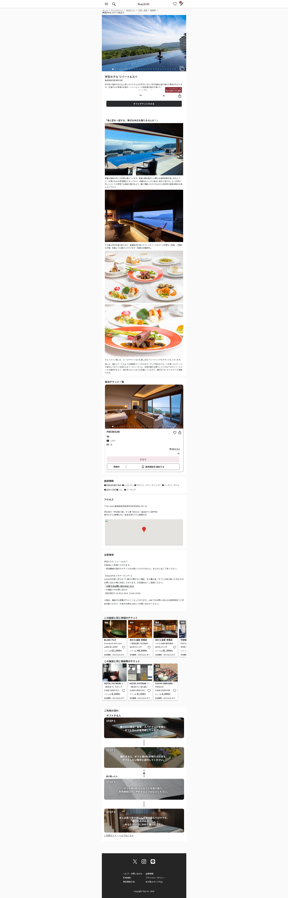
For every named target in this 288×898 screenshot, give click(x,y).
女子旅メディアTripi (154, 881)
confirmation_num (107, 440)
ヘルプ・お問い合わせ (132, 873)
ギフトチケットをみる (144, 103)
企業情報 (149, 873)
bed (107, 444)
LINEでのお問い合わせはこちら (120, 586)
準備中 (143, 459)
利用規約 (127, 877)
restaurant (107, 436)
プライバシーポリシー (155, 877)
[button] (112, 69)
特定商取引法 (129, 881)
